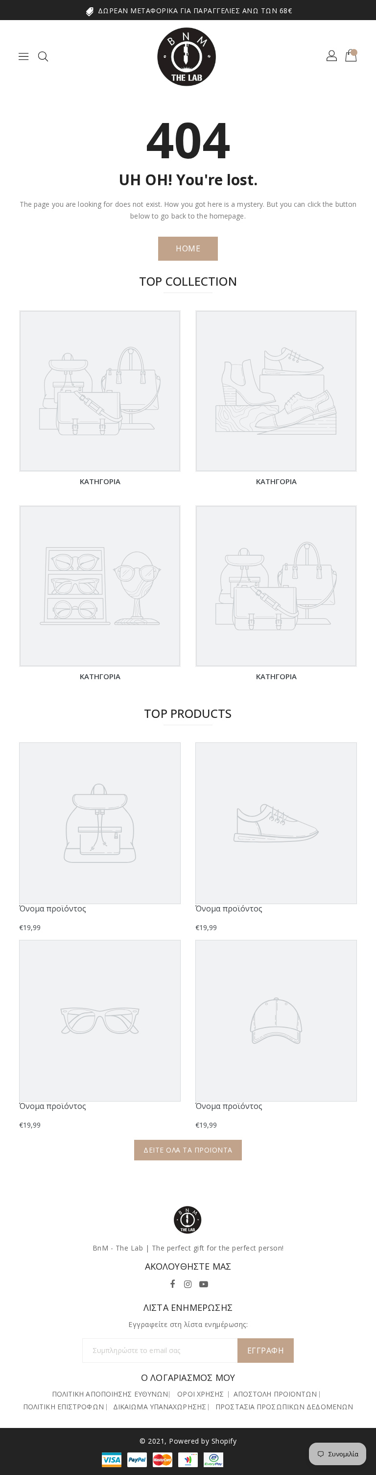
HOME (188, 248)
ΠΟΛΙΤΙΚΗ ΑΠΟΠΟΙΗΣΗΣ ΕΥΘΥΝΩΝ (110, 1394)
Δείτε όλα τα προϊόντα (188, 1150)
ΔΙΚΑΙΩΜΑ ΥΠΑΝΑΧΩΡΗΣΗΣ (159, 1406)
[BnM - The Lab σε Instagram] (188, 1283)
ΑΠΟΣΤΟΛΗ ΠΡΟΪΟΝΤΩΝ (275, 1394)
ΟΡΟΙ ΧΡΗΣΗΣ (200, 1394)
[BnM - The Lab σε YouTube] (204, 1283)
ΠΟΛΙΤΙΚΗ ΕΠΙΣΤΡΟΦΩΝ (63, 1406)
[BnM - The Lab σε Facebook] (172, 1283)
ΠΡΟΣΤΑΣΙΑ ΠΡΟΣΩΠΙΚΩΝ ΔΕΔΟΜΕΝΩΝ (284, 1406)
